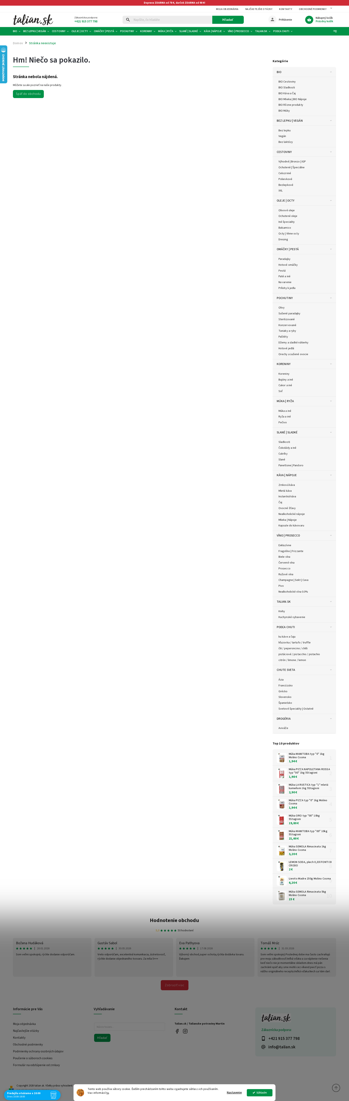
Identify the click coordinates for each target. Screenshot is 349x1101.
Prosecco (284, 569)
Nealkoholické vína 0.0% (293, 592)
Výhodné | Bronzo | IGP (292, 162)
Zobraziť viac (174, 985)
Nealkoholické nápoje (292, 514)
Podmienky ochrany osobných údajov (38, 1051)
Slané (282, 460)
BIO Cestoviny (287, 82)
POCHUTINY (285, 298)
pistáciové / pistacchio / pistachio (299, 654)
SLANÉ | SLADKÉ (287, 432)
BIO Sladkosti (287, 88)
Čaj (280, 502)
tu (107, 1093)
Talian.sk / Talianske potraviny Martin (177, 1031)
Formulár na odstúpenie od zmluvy (36, 1065)
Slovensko (285, 697)
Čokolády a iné (287, 448)
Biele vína (284, 557)
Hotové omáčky (288, 265)
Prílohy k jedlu (287, 288)
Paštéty (283, 337)
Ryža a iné (285, 417)
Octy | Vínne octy (289, 234)
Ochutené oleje (288, 216)
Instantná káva (287, 497)
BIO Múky (284, 111)
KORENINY (284, 364)
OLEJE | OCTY (285, 200)
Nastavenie (234, 1093)
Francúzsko (286, 686)
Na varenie (285, 282)
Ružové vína (286, 574)
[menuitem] (17, 31)
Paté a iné (284, 276)
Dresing (283, 239)
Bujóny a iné (286, 380)
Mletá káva (285, 491)
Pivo (281, 586)
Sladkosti (284, 442)
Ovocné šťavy (287, 508)
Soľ (281, 391)
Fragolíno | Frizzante (291, 551)
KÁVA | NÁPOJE (287, 475)
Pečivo (283, 422)
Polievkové (285, 179)
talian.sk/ (185, 1031)
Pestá (282, 271)
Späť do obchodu (28, 94)
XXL (281, 191)
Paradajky (284, 259)
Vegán (282, 136)
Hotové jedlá (286, 348)
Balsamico (285, 228)
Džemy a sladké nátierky (293, 343)
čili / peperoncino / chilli (293, 648)
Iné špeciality (287, 222)
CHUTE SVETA (286, 670)
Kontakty (285, 9)
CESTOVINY (284, 152)
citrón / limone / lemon (292, 660)
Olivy (282, 308)
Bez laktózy (286, 142)
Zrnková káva (287, 485)
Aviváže (283, 728)
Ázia (281, 680)
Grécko (283, 691)
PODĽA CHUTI (286, 627)
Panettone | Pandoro (291, 465)
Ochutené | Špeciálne (292, 167)
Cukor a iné (285, 385)
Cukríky (283, 454)
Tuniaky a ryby (287, 331)
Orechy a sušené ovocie (293, 354)
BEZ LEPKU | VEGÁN (290, 120)
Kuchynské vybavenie (292, 617)
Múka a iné (285, 411)
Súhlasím (261, 1093)
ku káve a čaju (287, 637)
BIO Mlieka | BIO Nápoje (293, 99)
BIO (279, 72)
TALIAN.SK (284, 601)
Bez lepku (285, 131)
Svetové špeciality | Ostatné (296, 709)
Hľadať (227, 19)
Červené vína (286, 563)
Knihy (282, 611)
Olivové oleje (287, 210)
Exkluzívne (285, 545)
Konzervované (287, 325)
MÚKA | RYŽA (285, 401)
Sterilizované (287, 319)
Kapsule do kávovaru (291, 526)
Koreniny (284, 374)
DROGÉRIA (284, 718)
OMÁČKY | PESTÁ (288, 249)
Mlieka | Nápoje (288, 520)
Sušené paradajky (290, 314)
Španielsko (285, 703)
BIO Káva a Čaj (287, 93)
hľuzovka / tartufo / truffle (295, 643)
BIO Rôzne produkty (291, 105)
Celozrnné (285, 173)
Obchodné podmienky (312, 9)
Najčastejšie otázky (258, 9)
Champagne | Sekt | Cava (293, 580)
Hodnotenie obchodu (174, 920)
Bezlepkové (286, 185)
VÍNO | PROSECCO (288, 535)
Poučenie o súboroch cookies (33, 1058)
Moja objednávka (227, 9)
